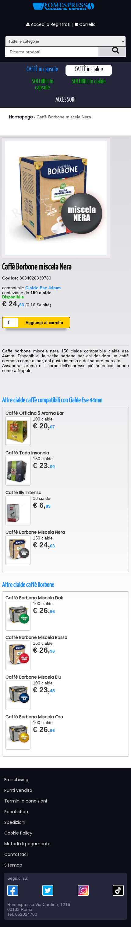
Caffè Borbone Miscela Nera (35, 532)
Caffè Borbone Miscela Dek (34, 598)
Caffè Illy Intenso (23, 492)
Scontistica (16, 812)
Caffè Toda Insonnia (27, 453)
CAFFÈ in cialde (89, 69)
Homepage (21, 117)
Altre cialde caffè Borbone (28, 585)
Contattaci (16, 854)
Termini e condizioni (25, 801)
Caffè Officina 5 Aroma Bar (34, 413)
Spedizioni (14, 822)
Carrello (88, 24)
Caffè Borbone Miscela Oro (34, 717)
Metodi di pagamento (27, 844)
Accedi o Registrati (50, 24)
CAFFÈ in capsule (42, 69)
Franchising (16, 780)
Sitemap (13, 865)
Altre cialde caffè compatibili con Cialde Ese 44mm (52, 400)
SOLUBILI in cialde (89, 82)
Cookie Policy (18, 833)
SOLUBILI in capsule (42, 85)
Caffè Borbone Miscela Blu (33, 677)
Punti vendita (18, 790)
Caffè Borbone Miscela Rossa (36, 637)
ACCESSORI (65, 100)
